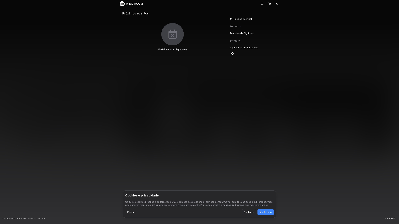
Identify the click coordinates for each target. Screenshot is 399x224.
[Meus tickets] (261, 3)
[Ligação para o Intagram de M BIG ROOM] (232, 53)
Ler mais (234, 26)
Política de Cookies (233, 205)
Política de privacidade (36, 218)
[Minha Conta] (276, 3)
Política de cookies (19, 218)
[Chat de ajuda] (269, 3)
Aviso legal (6, 218)
